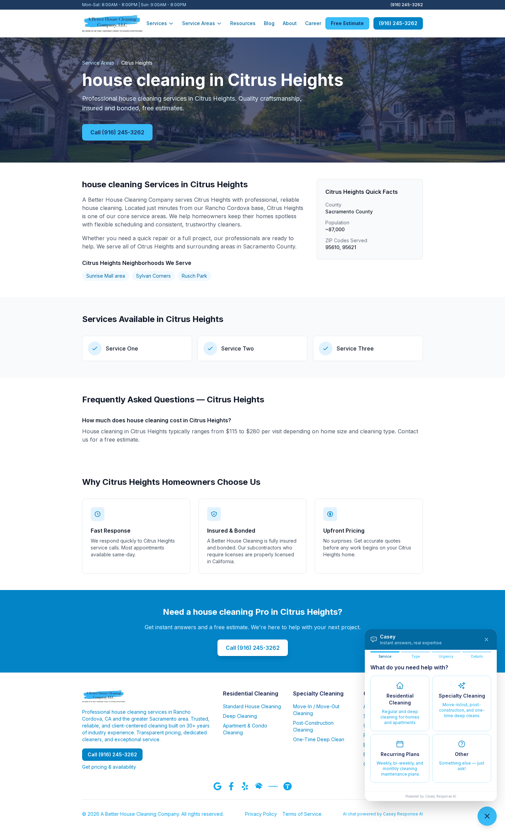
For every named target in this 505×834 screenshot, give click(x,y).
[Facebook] (231, 786)
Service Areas (198, 23)
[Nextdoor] (273, 786)
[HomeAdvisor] (259, 786)
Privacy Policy (261, 814)
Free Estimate (347, 23)
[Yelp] (245, 786)
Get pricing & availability (109, 767)
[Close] (486, 639)
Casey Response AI (440, 796)
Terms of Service (302, 814)
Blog (269, 23)
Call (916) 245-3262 (117, 132)
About (290, 23)
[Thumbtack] (287, 786)
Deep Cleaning (240, 716)
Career (313, 23)
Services (156, 23)
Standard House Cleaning (252, 706)
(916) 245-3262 (407, 4)
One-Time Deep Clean (318, 739)
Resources (243, 23)
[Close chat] (487, 816)
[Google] (217, 786)
